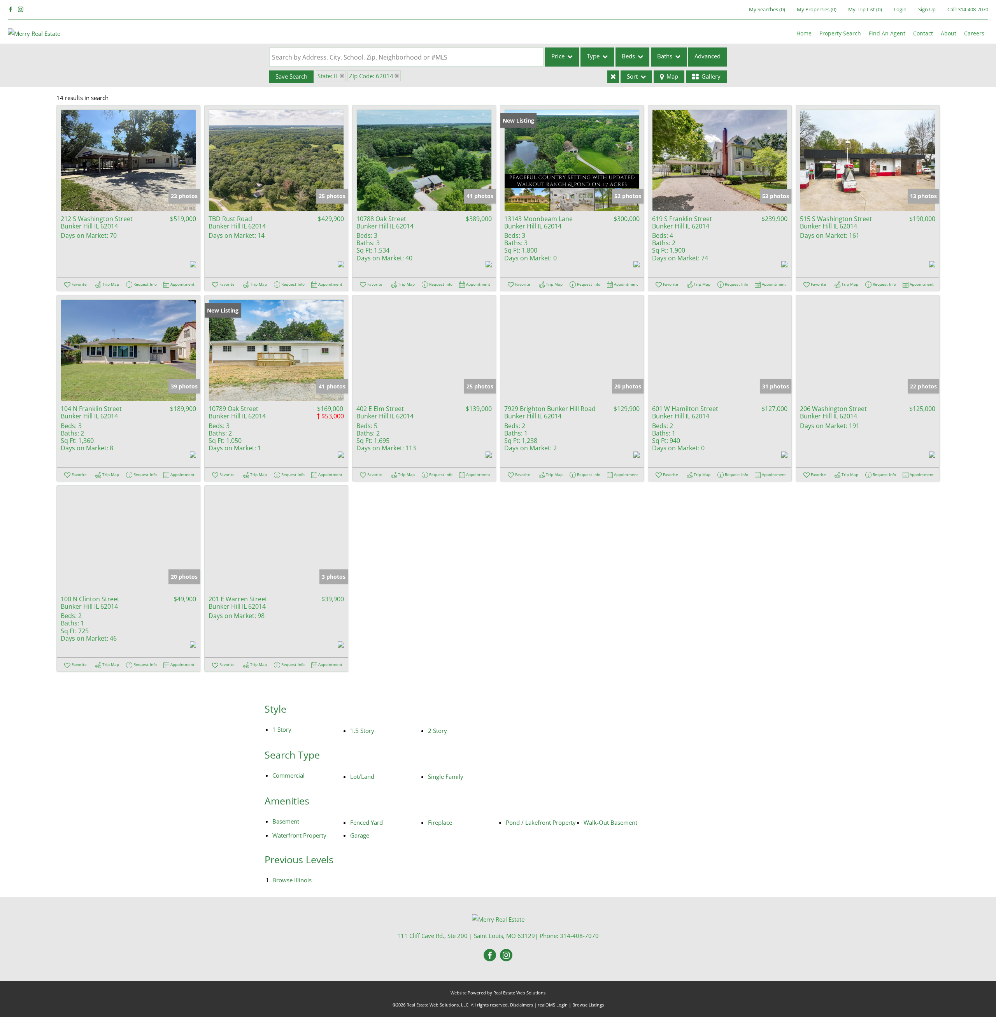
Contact (923, 33)
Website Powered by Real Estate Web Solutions (498, 993)
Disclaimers (521, 1005)
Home (804, 33)
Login (900, 9)
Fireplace (440, 822)
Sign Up (927, 9)
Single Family (445, 776)
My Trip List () (865, 9)
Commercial (288, 775)
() (767, 9)
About (948, 33)
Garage (359, 835)
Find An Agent (887, 33)
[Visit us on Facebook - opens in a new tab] (10, 9)
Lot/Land (362, 776)
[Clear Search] (613, 76)
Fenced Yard (366, 822)
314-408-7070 (973, 9)
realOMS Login (553, 1005)
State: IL (327, 76)
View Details (128, 160)
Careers (974, 33)
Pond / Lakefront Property (541, 822)
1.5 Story (362, 730)
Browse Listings (588, 1005)
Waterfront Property (299, 835)
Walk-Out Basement (610, 822)
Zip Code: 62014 (371, 76)
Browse (292, 880)
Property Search (840, 33)
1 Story (281, 729)
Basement (285, 821)
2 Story (437, 730)
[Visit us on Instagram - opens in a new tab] (20, 9)
